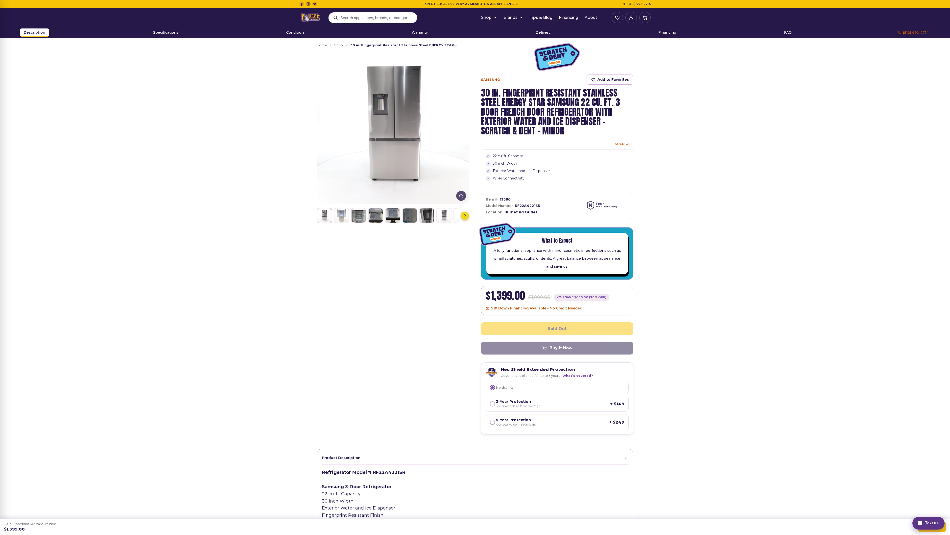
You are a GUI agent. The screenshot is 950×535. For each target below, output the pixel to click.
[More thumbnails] (465, 216)
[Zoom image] (461, 196)
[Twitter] (314, 3)
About (591, 17)
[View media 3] (358, 215)
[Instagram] (308, 3)
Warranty (420, 32)
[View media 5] (392, 215)
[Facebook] (301, 3)
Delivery (543, 32)
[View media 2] (341, 215)
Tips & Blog (540, 17)
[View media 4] (375, 215)
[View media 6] (409, 215)
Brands (510, 17)
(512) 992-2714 (639, 4)
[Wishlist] (617, 17)
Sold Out (557, 328)
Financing (568, 17)
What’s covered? (577, 376)
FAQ (788, 32)
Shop (486, 17)
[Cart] (645, 17)
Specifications (165, 32)
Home (322, 45)
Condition (295, 32)
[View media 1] (324, 215)
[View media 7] (426, 215)
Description (34, 32)
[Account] (631, 17)
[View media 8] (443, 215)
